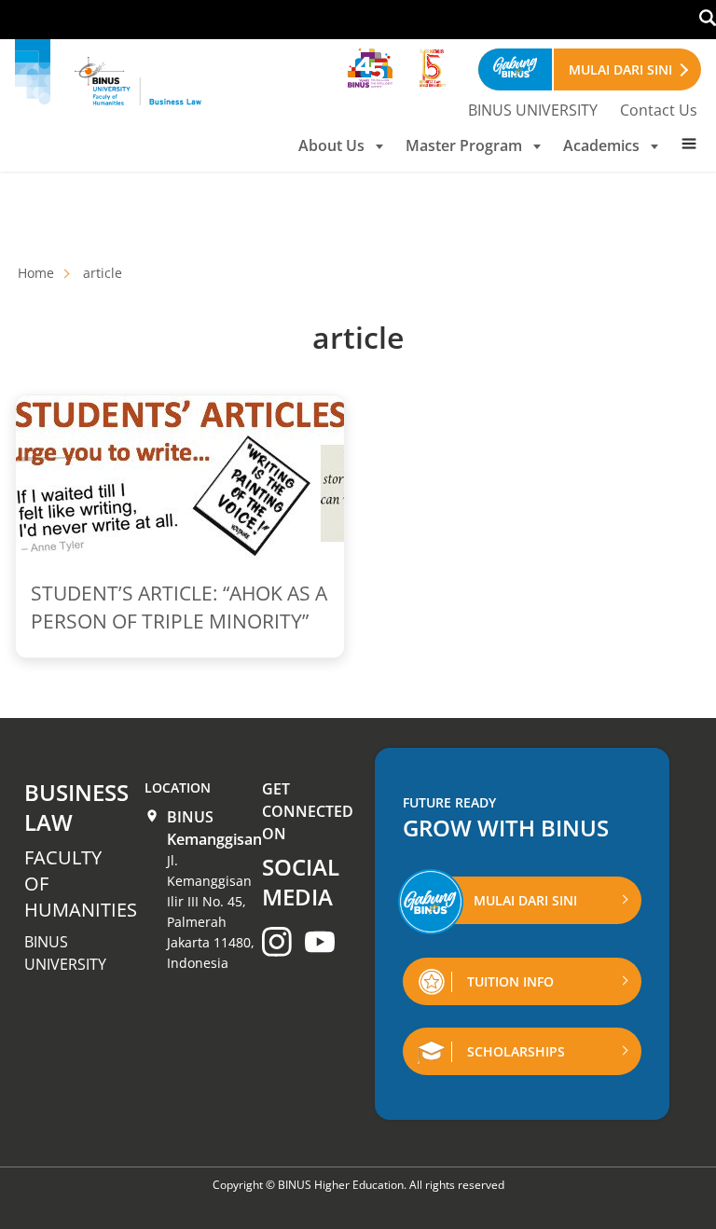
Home (36, 273)
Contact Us (658, 110)
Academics (601, 145)
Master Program (464, 145)
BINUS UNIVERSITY (533, 110)
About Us (331, 145)
